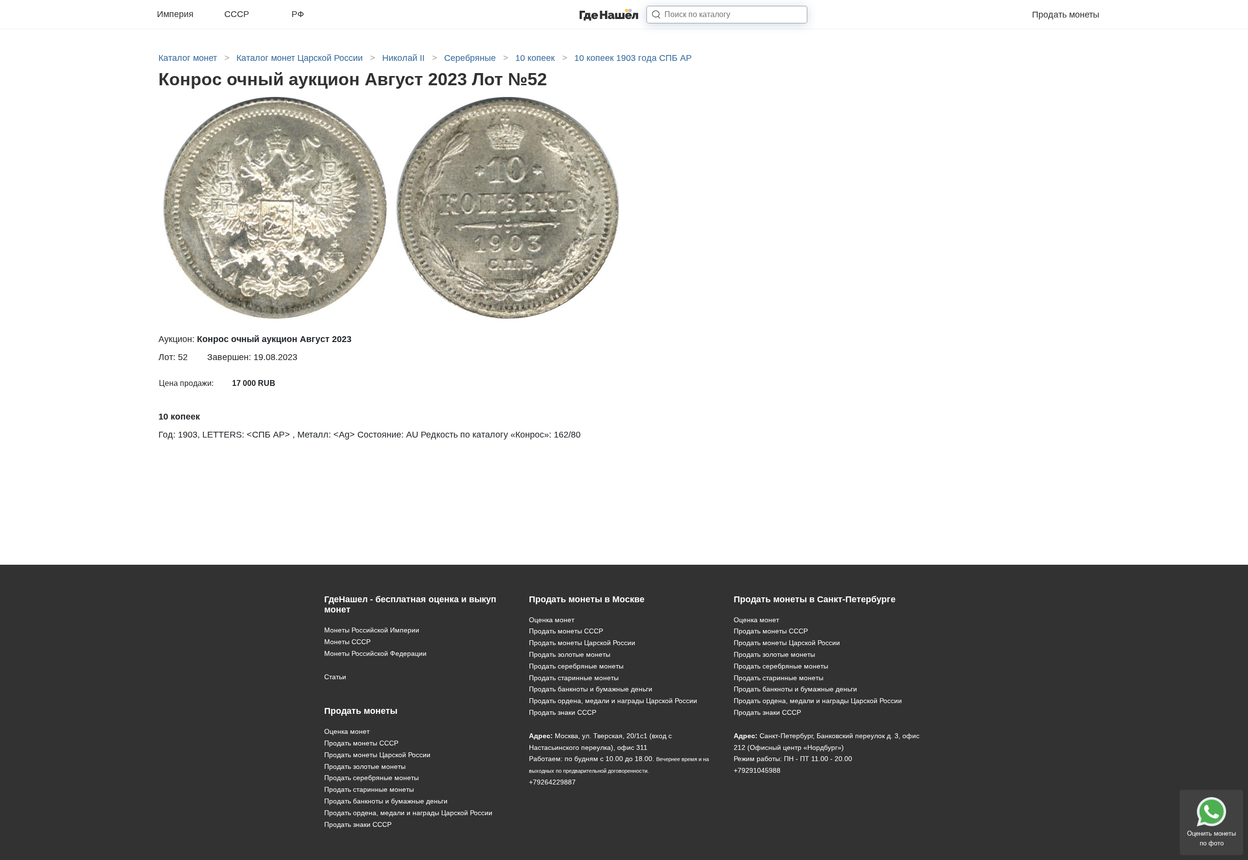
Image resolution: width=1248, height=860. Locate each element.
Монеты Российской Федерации (375, 653)
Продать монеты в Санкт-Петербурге (815, 599)
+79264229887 (552, 782)
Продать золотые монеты (365, 766)
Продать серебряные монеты (371, 778)
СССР (236, 14)
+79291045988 (757, 770)
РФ (298, 14)
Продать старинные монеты (369, 789)
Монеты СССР (347, 642)
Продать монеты (1065, 14)
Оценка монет (347, 731)
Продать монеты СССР (361, 743)
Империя (175, 14)
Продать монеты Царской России (377, 755)
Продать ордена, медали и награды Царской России (408, 813)
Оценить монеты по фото (1211, 838)
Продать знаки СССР (357, 824)
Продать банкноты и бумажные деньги (386, 801)
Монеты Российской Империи (371, 630)
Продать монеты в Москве (586, 599)
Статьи (335, 677)
